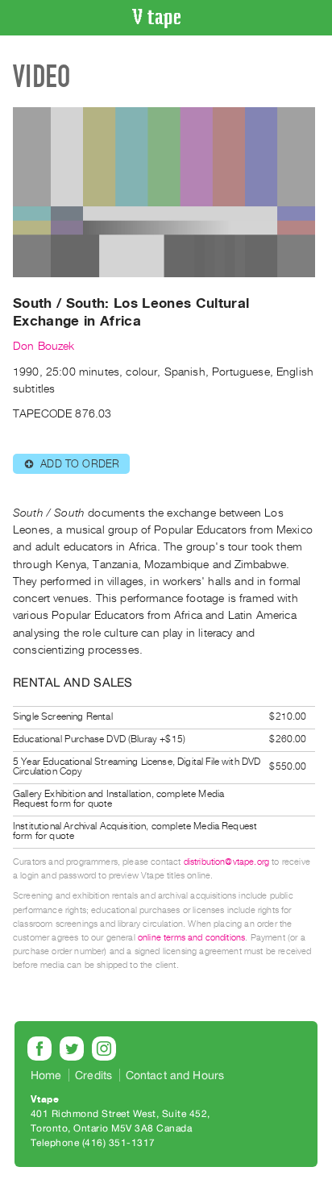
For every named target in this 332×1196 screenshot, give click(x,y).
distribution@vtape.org (227, 862)
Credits (93, 1075)
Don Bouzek (44, 346)
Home (46, 1075)
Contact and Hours (175, 1075)
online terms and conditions (191, 937)
